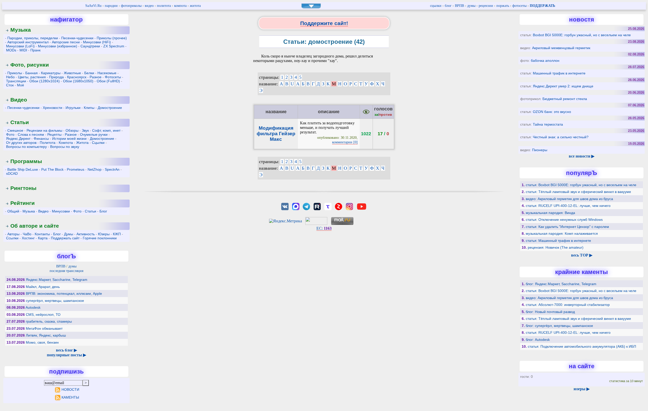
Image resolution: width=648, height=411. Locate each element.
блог (448, 6)
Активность (85, 234)
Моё (20, 85)
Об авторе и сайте (34, 226)
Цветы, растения (32, 77)
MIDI (23, 50)
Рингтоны (23, 188)
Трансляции (16, 81)
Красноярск (76, 77)
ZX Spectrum (113, 46)
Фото (10, 134)
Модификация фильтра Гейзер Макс (276, 133)
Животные (72, 73)
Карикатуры (50, 73)
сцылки (435, 6)
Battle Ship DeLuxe (22, 169)
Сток (10, 85)
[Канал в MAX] (295, 206)
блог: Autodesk (538, 340)
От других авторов (21, 143)
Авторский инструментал (28, 42)
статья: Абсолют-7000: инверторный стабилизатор (568, 305)
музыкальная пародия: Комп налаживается (562, 233)
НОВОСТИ (70, 389)
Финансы (41, 138)
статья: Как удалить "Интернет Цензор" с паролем (567, 227)
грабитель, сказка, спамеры (49, 321)
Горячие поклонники (100, 238)
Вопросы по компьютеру (26, 147)
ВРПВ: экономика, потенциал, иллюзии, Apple (64, 293)
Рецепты (54, 134)
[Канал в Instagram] (349, 206)
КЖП (117, 234)
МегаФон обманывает (44, 328)
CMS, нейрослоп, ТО (43, 314)
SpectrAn (112, 169)
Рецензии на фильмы (44, 130)
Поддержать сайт (65, 238)
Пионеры (539, 150)
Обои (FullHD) (108, 81)
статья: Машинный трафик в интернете (558, 241)
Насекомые (106, 73)
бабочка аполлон (545, 60)
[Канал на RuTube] (317, 206)
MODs (11, 50)
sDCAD (12, 173)
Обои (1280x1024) (44, 81)
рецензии (486, 6)
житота (195, 6)
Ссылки (12, 238)
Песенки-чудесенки (77, 38)
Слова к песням (31, 134)
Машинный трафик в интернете (559, 73)
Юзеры (104, 234)
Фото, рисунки (29, 65)
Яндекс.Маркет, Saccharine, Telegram (56, 280)
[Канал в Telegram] (306, 206)
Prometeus (75, 169)
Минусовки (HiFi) (97, 42)
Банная (31, 73)
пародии (111, 6)
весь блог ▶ (66, 350)
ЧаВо (27, 234)
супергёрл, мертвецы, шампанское (55, 301)
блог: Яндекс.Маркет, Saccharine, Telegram (561, 284)
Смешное (15, 130)
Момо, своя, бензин (42, 342)
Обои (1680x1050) (78, 81)
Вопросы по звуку (64, 147)
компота (180, 6)
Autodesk (33, 307)
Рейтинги (22, 203)
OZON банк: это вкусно (552, 112)
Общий (13, 211)
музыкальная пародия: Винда (550, 213)
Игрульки (73, 108)
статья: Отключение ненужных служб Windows (564, 220)
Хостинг (28, 238)
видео (149, 6)
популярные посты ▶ (66, 355)
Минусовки (61, 211)
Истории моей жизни (69, 138)
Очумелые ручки (94, 134)
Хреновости (52, 108)
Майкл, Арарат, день (43, 287)
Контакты (42, 234)
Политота (47, 143)
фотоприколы (131, 6)
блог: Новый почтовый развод (550, 312)
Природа (56, 77)
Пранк (35, 50)
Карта (43, 238)
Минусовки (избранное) (57, 46)
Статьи (19, 122)
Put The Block (52, 169)
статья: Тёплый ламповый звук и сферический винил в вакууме (578, 192)
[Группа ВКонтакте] (285, 206)
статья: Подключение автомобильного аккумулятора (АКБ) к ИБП (582, 346)
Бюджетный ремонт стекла (564, 99)
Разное (96, 77)
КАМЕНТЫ (70, 397)
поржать (502, 6)
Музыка (20, 30)
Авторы (13, 234)
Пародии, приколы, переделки (32, 38)
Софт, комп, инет (106, 130)
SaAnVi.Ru (93, 6)
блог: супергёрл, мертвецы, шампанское (559, 326)
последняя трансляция (66, 271)
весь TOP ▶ (581, 255)
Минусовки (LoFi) (20, 46)
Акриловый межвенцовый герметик (561, 48)
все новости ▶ (581, 156)
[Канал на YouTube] (361, 206)
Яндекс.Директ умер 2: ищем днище (563, 86)
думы (471, 6)
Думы (68, 234)
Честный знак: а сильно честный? (561, 137)
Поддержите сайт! (324, 23)
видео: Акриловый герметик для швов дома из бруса (569, 199)
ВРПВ (459, 6)
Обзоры (72, 130)
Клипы (89, 108)
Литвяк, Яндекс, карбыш (46, 335)
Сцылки (98, 143)
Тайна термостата (548, 124)
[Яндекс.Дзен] (338, 206)
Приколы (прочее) (112, 38)
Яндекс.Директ (18, 138)
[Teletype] (328, 206)
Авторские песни (66, 42)
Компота (66, 143)
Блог (103, 211)
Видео (18, 100)
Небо (10, 77)
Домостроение (110, 108)
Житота (82, 143)
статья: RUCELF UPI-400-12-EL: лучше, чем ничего (568, 206)
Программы (26, 161)
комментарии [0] (345, 142)
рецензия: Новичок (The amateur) (555, 247)
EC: (324, 228)
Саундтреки (90, 46)
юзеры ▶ (582, 389)
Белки (89, 73)
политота (164, 6)
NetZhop (95, 169)
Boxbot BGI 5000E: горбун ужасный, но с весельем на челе (582, 35)
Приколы (14, 73)
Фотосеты (113, 77)
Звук (85, 130)
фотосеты (519, 6)
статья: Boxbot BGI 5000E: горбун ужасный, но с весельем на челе (581, 185)
